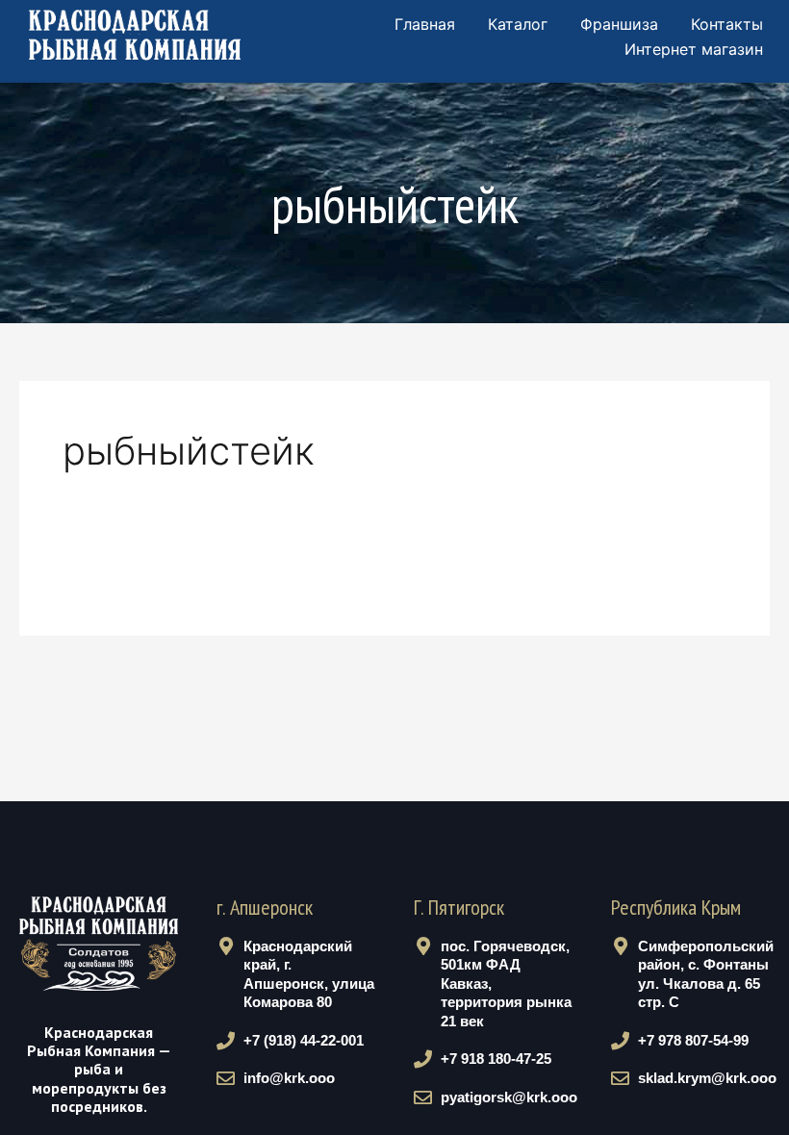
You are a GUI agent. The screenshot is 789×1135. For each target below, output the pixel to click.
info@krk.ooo (289, 1078)
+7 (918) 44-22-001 (303, 1040)
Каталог (517, 24)
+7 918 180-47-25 (496, 1058)
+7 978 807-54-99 (693, 1040)
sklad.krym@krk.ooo (707, 1078)
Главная (424, 24)
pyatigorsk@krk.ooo (509, 1097)
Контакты (727, 24)
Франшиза (619, 24)
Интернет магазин (693, 49)
